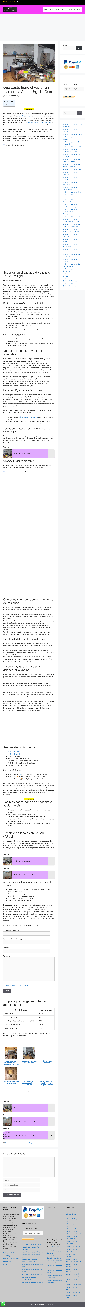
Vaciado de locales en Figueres (32, 1282)
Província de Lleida (15, 1143)
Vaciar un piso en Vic (73, 1246)
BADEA (57, 9)
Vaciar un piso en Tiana (74, 1277)
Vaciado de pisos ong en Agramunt (11, 1082)
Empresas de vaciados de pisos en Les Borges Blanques (11, 1062)
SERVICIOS (47, 9)
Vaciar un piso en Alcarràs (47, 1062)
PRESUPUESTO (29, 109)
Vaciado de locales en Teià (72, 192)
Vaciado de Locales (14, 754)
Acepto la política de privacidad (17, 985)
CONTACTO (71, 9)
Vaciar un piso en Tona (73, 1274)
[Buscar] (79, 48)
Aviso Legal (7, 1256)
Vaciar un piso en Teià (73, 1284)
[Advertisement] (42, 26)
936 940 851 (55, 1246)
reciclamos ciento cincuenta (28, 417)
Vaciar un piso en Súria (73, 1292)
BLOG (78, 9)
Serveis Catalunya (27, 1143)
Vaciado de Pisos (14, 752)
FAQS (63, 9)
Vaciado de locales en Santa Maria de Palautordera (70, 212)
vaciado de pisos (24, 116)
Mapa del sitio (50, 1304)
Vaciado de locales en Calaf (72, 147)
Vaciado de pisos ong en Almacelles (29, 1062)
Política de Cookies (9, 1253)
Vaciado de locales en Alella (72, 134)
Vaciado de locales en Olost (72, 169)
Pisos (7, 1143)
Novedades (7, 1261)
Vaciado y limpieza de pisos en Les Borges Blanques (46, 1083)
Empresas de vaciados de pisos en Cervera (28, 1083)
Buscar (65, 45)
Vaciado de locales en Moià (72, 217)
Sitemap (6, 1264)
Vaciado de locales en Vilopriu (32, 1244)
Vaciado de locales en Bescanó (32, 1252)
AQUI (17, 1)
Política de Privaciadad (11, 1258)
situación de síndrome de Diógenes (39, 122)
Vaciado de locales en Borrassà (32, 1274)
